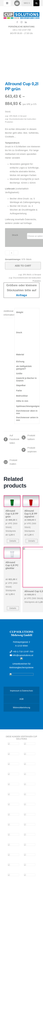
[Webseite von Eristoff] (13, 827)
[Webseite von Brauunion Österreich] (13, 756)
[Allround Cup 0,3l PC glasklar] (12, 552)
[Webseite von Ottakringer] (13, 807)
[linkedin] (26, 22)
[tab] (8, 313)
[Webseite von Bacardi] (30, 746)
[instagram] (21, 22)
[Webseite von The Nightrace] (13, 797)
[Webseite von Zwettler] (13, 847)
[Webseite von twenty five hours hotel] (13, 746)
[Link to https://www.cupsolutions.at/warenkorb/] (17, 3)
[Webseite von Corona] (30, 817)
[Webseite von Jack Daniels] (30, 777)
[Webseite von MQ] (30, 787)
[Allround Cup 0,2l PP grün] (21, 63)
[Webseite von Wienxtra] (30, 877)
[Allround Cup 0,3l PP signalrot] (31, 501)
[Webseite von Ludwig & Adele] (13, 787)
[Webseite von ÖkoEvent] (13, 817)
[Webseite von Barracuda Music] (13, 837)
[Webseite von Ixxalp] (13, 777)
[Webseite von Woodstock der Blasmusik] (30, 837)
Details (12, 541)
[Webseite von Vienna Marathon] (13, 857)
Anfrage (21, 295)
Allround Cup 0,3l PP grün (11, 513)
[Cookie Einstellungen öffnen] (4, 1013)
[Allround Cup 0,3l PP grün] (12, 501)
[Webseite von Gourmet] (30, 766)
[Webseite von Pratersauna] (30, 807)
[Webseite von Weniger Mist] (30, 867)
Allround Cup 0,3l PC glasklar (11, 565)
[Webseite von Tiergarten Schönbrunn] (30, 857)
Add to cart (23, 265)
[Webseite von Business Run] (30, 756)
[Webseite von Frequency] (30, 827)
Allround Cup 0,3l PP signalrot (30, 513)
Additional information (8, 313)
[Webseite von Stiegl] (30, 847)
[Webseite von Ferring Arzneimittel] (13, 766)
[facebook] (17, 22)
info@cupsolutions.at (22, 655)
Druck (15, 235)
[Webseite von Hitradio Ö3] (30, 797)
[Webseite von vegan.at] (13, 867)
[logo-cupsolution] (21, 13)
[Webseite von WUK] (13, 877)
